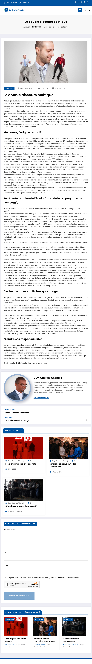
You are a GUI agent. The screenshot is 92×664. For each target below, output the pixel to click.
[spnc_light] (89, 10)
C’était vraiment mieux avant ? (21, 506)
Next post (8, 417)
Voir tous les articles (41, 397)
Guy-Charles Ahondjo (27, 88)
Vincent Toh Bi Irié (44, 262)
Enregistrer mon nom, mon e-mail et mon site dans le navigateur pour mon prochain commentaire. (43, 578)
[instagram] (84, 2)
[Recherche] (85, 10)
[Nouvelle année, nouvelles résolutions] (68, 448)
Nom (5, 552)
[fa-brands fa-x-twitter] (78, 2)
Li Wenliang (32, 119)
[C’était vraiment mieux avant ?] (23, 490)
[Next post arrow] (86, 420)
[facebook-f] (76, 2)
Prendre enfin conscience (17, 412)
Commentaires (9, 530)
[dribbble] (81, 2)
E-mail (6, 565)
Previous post (10, 410)
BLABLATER (9, 88)
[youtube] (87, 2)
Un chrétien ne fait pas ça (17, 420)
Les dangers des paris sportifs (20, 464)
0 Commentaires (60, 88)
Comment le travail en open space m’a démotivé (73, 641)
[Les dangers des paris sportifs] (23, 448)
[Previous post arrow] (86, 411)
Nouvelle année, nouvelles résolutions (63, 465)
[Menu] (80, 10)
